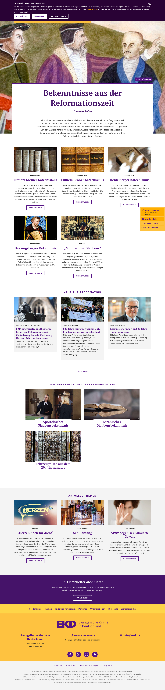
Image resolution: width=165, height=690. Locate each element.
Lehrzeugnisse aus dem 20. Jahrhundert (53, 465)
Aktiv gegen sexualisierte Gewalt (130, 534)
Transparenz (107, 665)
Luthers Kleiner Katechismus (35, 180)
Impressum (57, 665)
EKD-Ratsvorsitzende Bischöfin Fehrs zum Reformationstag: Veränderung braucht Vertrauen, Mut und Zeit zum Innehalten (34, 333)
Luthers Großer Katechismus (82, 180)
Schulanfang (82, 533)
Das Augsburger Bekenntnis (35, 248)
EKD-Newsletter (150, 224)
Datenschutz (92, 9)
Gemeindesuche (128, 608)
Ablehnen (40, 16)
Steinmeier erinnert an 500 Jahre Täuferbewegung (128, 330)
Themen (48, 608)
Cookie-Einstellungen (89, 665)
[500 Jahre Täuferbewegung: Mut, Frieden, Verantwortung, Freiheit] (82, 309)
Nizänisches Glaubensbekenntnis (112, 423)
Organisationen (97, 608)
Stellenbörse (35, 608)
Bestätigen (22, 16)
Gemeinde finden (150, 228)
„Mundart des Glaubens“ (82, 248)
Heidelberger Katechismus (129, 180)
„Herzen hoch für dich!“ (35, 533)
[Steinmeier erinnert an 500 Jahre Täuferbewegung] (129, 309)
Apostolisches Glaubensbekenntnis (53, 423)
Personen (82, 608)
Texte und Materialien (65, 608)
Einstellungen (60, 16)
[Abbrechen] (149, 3)
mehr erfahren (35, 207)
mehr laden (82, 371)
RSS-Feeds (113, 608)
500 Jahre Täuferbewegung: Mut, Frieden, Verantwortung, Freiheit (81, 330)
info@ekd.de (150, 219)
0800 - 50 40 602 (152, 210)
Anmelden (83, 598)
